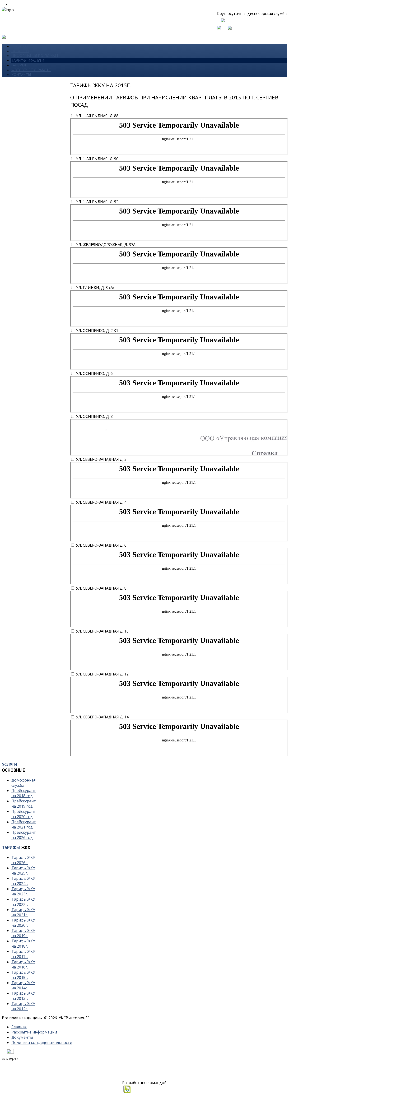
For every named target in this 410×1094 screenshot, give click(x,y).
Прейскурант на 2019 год (23, 803)
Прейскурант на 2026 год (23, 835)
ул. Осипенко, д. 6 (94, 373)
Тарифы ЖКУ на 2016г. (23, 964)
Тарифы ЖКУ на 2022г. (23, 902)
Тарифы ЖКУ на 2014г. (23, 985)
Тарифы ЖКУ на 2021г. (23, 912)
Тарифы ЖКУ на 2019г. (23, 933)
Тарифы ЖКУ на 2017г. (23, 954)
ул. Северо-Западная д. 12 (102, 674)
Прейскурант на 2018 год (23, 793)
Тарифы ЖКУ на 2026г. (23, 860)
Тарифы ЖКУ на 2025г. (23, 870)
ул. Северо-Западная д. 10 (102, 631)
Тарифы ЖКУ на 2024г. (23, 881)
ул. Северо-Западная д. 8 (101, 588)
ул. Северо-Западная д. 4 (101, 502)
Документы (22, 1037)
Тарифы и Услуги (27, 60)
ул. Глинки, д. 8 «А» (95, 287)
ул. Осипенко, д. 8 (94, 416)
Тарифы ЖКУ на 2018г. (23, 943)
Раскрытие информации (34, 1032)
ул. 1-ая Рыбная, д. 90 (97, 158)
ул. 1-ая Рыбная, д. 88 (97, 115)
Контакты (21, 74)
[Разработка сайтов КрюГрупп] (127, 1091)
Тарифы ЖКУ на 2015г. (23, 975)
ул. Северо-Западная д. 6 (101, 545)
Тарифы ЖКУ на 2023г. (23, 891)
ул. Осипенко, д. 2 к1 (97, 330)
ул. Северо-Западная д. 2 (101, 459)
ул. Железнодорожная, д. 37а (105, 244)
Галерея (18, 65)
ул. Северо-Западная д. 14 (102, 717)
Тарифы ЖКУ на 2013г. (23, 996)
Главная (19, 46)
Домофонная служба (23, 782)
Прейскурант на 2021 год (23, 824)
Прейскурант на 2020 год (23, 814)
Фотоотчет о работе (31, 69)
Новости (20, 50)
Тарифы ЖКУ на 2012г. (23, 1006)
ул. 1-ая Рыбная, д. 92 (97, 201)
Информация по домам (34, 55)
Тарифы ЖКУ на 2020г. (23, 922)
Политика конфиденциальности (41, 1042)
